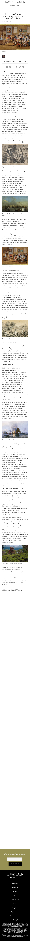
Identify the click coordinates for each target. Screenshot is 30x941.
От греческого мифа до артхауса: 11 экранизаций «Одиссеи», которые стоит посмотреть (15, 650)
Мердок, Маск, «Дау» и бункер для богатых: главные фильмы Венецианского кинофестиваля (14, 793)
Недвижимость (15, 916)
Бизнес (15, 895)
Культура (8, 21)
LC (2, 21)
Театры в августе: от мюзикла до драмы (15, 754)
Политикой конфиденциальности (21, 935)
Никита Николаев (11, 57)
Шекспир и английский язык (13, 773)
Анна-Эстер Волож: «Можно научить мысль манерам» (12, 734)
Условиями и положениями (8, 935)
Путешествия (15, 904)
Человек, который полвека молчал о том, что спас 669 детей (15, 610)
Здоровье (15, 908)
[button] (25, 9)
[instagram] (6, 8)
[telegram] (2, 8)
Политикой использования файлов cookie (15, 936)
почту (21, 932)
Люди (15, 891)
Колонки (15, 887)
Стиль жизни (15, 900)
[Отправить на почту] (6, 67)
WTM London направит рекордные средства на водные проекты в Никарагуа (14, 671)
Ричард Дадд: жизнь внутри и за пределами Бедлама (14, 630)
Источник (15, 167)
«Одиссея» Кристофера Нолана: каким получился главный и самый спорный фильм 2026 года (12, 815)
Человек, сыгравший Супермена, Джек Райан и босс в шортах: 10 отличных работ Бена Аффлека (14, 714)
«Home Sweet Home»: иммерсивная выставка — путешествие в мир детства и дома (15, 837)
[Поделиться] (10, 67)
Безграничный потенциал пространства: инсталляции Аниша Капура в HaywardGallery (15, 693)
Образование (15, 912)
